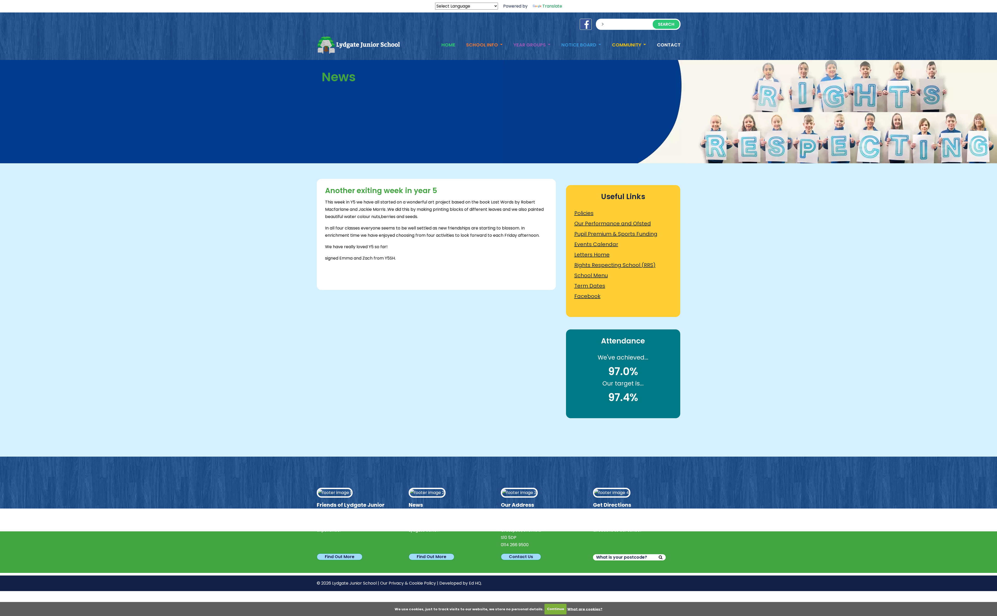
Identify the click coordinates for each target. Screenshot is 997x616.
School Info (482, 45)
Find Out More (339, 557)
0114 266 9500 (515, 545)
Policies (584, 213)
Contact (669, 45)
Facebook (587, 296)
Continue (555, 608)
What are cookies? (584, 608)
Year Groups (530, 45)
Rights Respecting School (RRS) (615, 265)
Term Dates (589, 285)
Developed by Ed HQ (460, 583)
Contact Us (521, 557)
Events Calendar (596, 244)
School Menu (591, 275)
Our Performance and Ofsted (612, 223)
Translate (552, 6)
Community (627, 45)
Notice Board (579, 45)
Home (448, 45)
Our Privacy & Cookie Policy (408, 583)
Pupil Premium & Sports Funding (615, 234)
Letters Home (592, 254)
